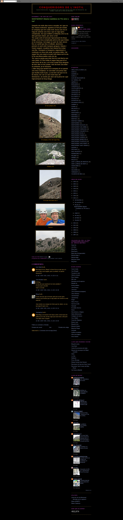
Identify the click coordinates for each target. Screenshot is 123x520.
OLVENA (73, 147)
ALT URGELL (74, 80)
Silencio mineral (75, 275)
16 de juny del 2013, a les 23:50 (47, 321)
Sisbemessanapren (78, 377)
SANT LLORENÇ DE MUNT (78, 164)
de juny (77, 204)
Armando (73, 330)
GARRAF (73, 104)
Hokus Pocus (74, 301)
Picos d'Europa (75, 360)
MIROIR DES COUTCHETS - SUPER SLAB (84, 403)
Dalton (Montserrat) (76, 314)
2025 (74, 181)
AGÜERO (73, 74)
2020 (74, 186)
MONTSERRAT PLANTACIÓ (78, 141)
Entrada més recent (37, 327)
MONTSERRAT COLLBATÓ (78, 131)
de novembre (78, 202)
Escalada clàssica (76, 308)
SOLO (73, 168)
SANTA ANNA (75, 165)
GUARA (73, 106)
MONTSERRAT (75, 123)
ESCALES (74, 98)
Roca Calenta (74, 277)
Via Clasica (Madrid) (76, 370)
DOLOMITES (74, 94)
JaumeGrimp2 (75, 295)
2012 (74, 223)
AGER (73, 72)
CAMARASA (74, 86)
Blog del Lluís (75, 324)
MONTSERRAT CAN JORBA (79, 127)
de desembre (78, 200)
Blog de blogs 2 (75, 255)
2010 (74, 227)
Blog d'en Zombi (75, 259)
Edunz (73, 310)
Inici (50, 327)
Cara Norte (74, 346)
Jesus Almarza (75, 293)
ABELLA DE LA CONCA (77, 69)
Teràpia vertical (77, 479)
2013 (74, 198)
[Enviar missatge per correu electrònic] (49, 256)
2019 (74, 188)
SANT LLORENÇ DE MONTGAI (79, 161)
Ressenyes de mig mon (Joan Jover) (81, 364)
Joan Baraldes (39, 279)
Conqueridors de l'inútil (61, 7)
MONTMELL (74, 114)
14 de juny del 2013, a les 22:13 (47, 308)
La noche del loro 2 (78, 400)
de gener (77, 220)
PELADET (74, 155)
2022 (74, 184)
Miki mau (73, 279)
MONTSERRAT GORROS (78, 137)
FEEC (73, 354)
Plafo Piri (73, 245)
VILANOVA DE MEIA (76, 174)
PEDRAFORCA (75, 153)
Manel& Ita (74, 283)
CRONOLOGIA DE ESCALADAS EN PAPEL (84, 482)
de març (77, 215)
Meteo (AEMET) (75, 501)
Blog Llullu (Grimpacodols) (78, 253)
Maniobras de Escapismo (78, 281)
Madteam (73, 358)
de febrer (77, 217)
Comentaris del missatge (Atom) (48, 330)
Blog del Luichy (75, 344)
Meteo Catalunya (75, 503)
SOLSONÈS (74, 170)
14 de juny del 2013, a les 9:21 (47, 275)
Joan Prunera (74, 287)
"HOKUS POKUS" (78, 411)
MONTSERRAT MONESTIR (78, 139)
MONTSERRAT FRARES (78, 135)
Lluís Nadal (39, 267)
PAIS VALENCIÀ (75, 151)
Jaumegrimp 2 (77, 434)
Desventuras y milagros (77, 312)
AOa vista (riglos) (75, 334)
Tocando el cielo (75, 273)
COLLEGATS (74, 92)
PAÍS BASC (74, 149)
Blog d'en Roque (75, 328)
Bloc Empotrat (77, 445)
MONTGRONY (75, 112)
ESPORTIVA (74, 100)
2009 (74, 230)
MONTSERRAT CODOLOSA (78, 129)
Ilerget (73, 299)
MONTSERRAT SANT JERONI (55, 258)
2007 (74, 234)
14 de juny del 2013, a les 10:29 (47, 290)
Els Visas (76, 389)
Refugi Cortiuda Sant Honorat (79, 362)
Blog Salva (74, 249)
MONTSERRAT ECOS (77, 133)
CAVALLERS (74, 90)
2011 (74, 225)
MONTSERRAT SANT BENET (79, 143)
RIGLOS (73, 159)
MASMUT (74, 110)
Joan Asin (74, 289)
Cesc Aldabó (74, 318)
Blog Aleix (74, 261)
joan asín (75, 422)
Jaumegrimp (39, 312)
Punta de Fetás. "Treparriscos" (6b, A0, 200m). (84, 414)
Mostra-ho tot (88, 490)
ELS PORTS (74, 96)
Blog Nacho (74, 251)
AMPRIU (73, 82)
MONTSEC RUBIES (76, 121)
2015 (74, 193)
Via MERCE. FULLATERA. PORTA (83, 426)
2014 (74, 195)
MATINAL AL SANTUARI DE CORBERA (84, 392)
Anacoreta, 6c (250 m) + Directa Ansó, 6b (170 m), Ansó (85, 471)
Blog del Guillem (75, 326)
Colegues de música (76, 316)
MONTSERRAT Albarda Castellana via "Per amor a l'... (82, 208)
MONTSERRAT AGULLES (78, 125)
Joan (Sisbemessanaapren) (78, 291)
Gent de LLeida (75, 303)
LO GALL (73, 247)
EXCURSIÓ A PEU (76, 102)
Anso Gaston (74, 336)
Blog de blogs (75, 257)
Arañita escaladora (76, 332)
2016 (74, 191)
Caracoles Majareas (76, 320)
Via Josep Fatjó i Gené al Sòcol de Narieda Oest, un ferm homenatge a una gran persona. (84, 438)
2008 (74, 232)
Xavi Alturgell (74, 271)
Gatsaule (73, 306)
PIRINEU (73, 157)
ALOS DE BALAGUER (77, 78)
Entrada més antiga (64, 327)
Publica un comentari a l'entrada (40, 325)
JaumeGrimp (74, 297)
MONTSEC (74, 119)
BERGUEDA (74, 84)
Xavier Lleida (74, 269)
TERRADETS (75, 172)
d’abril (76, 213)
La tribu (73, 356)
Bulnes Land (74, 322)
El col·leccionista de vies (80, 456)
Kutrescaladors (75, 285)
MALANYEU (74, 108)
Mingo (37, 294)
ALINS (73, 76)
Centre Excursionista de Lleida (79, 348)
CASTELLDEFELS (76, 88)
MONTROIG (74, 116)
